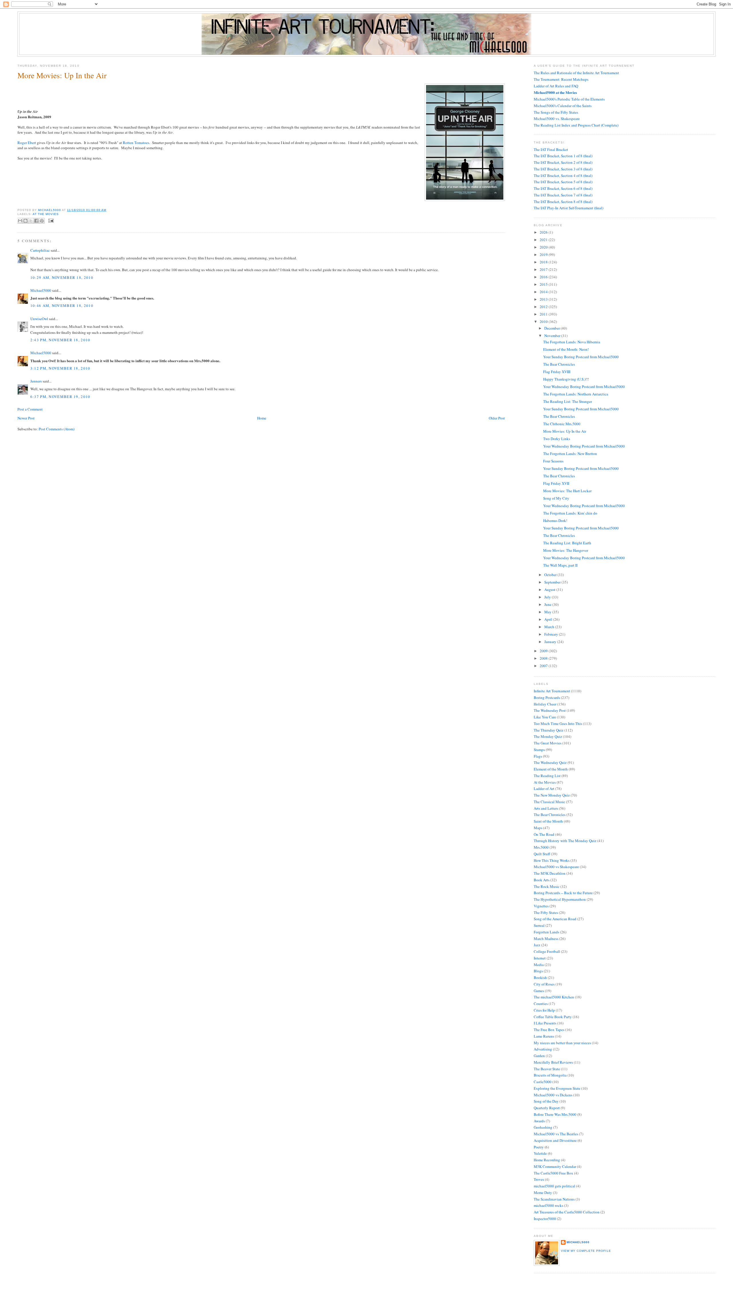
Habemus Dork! (555, 520)
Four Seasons (553, 461)
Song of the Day (546, 1101)
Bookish (540, 977)
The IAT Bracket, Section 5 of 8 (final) (563, 181)
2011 (544, 314)
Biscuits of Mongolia (550, 1075)
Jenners (36, 381)
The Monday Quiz (548, 736)
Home (261, 418)
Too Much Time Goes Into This (558, 723)
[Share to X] (31, 221)
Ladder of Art (544, 788)
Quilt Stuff (542, 853)
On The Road (544, 834)
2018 (544, 262)
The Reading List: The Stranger (567, 401)
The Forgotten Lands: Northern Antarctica (575, 394)
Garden (539, 1055)
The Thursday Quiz (548, 730)
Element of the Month (551, 769)
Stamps (539, 749)
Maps (538, 827)
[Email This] (20, 221)
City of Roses (544, 984)
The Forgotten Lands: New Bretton (570, 453)
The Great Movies (547, 743)
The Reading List (547, 775)
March (549, 626)
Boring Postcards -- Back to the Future (563, 892)
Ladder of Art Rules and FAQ (556, 85)
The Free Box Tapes (549, 1029)
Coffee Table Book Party (553, 1016)
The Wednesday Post (550, 710)
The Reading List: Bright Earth (567, 542)
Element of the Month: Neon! (566, 349)
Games (539, 990)
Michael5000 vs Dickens (553, 1094)
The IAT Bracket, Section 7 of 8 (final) (563, 195)
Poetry (539, 1147)
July (548, 597)
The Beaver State (547, 1068)
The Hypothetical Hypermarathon (560, 899)
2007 (544, 665)
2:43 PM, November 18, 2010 (60, 339)
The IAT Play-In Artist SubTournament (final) (568, 207)
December (552, 328)
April (548, 619)
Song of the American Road (555, 918)
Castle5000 (542, 1081)
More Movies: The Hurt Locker (567, 490)
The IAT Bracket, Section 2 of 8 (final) (563, 162)
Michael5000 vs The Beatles (556, 1133)
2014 (544, 291)
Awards (539, 1121)
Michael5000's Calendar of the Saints (563, 105)
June (548, 604)
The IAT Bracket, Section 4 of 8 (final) (563, 175)
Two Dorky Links (556, 438)
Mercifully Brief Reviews (553, 1062)
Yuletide (540, 1153)
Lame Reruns (544, 1036)
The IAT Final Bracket (551, 149)
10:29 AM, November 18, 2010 (61, 277)
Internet (540, 958)
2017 (544, 269)
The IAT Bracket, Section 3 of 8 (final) (563, 169)
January (550, 641)
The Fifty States (546, 912)
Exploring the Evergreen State (557, 1088)
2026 (544, 232)
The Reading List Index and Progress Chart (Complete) (576, 125)
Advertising (543, 1049)
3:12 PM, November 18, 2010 (60, 368)
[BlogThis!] (25, 221)
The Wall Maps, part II (560, 565)
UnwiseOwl (39, 318)
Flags (538, 756)
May (548, 611)
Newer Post (26, 418)
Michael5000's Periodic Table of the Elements (569, 99)
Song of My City (556, 498)
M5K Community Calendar (555, 1166)
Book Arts (541, 879)
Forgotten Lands (546, 932)
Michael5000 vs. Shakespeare (557, 118)
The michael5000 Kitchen (554, 997)
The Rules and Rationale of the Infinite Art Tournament (576, 72)
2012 (544, 306)
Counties (541, 1003)
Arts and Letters (546, 808)
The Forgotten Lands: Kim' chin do (570, 513)
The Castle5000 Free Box (553, 1173)
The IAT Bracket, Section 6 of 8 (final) (563, 188)
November (552, 335)
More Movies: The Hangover (565, 550)
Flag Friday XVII (556, 483)
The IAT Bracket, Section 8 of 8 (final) (563, 201)
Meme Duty (543, 1192)
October (550, 574)
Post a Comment (30, 409)
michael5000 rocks (548, 1205)
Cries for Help (544, 1010)
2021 (544, 239)
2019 (544, 254)
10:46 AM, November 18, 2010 (61, 305)
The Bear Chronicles (559, 364)
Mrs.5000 (541, 847)
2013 (544, 299)
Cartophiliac (40, 250)
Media (539, 964)
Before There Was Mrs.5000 (555, 1114)
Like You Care (545, 717)
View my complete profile (586, 1250)
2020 (544, 247)
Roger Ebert (26, 142)
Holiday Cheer (545, 704)
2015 (544, 284)
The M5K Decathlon (549, 873)
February (551, 634)
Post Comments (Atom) (56, 428)
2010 (544, 321)
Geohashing (543, 1127)
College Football (547, 951)
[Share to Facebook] (36, 221)
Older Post (497, 418)
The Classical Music (549, 801)
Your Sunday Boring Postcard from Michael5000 (581, 356)
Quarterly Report (547, 1107)
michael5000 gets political (554, 1185)
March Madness (546, 938)
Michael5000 (50, 210)
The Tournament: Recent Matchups (561, 79)
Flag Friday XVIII (556, 371)
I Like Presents (545, 1023)
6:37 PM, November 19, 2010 (60, 396)
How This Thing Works (552, 860)
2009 (544, 650)
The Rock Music (546, 886)
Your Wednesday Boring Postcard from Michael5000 (584, 386)
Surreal (539, 925)
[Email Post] (50, 220)
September (552, 582)
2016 (544, 276)
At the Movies (46, 214)
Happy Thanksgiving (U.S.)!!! (566, 379)
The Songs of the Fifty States (556, 112)
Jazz (537, 944)
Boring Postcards (547, 697)
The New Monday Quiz (552, 795)
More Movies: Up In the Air (564, 431)
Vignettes (541, 905)
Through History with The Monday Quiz (565, 840)
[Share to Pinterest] (42, 221)
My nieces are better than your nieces (562, 1042)
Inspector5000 (545, 1218)
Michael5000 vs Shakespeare (556, 866)
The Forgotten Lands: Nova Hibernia (571, 341)
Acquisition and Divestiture (555, 1140)
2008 (544, 658)
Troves (539, 1179)
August (550, 589)
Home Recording (547, 1159)
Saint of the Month (548, 821)
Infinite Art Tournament (552, 690)
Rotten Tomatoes (136, 142)
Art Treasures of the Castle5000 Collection (567, 1212)
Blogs (538, 970)
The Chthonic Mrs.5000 (561, 423)
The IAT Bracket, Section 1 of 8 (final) (563, 155)
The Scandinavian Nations (554, 1199)
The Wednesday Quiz (550, 762)
